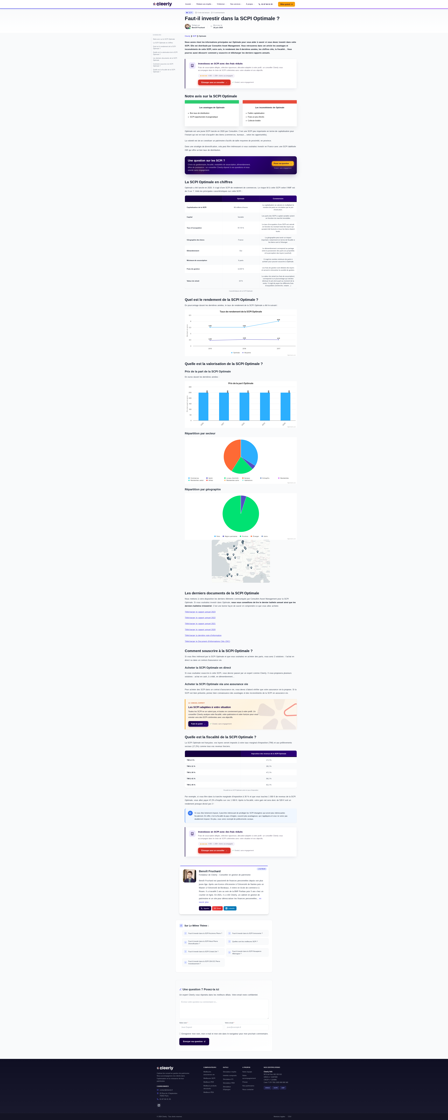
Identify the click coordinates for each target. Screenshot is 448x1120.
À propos (249, 4)
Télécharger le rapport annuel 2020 (200, 630)
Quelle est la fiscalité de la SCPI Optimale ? (164, 71)
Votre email (229, 1023)
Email (219, 908)
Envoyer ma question (193, 1041)
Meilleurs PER (208, 1082)
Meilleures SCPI (209, 1078)
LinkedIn (231, 908)
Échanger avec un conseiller (214, 82)
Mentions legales (279, 1116)
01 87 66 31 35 (267, 4)
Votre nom (183, 1023)
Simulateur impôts (229, 1072)
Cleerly (187, 36)
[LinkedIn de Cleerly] (159, 1105)
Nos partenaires (248, 1086)
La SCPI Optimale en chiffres (163, 43)
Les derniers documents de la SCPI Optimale (165, 59)
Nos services (235, 4)
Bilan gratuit (286, 4)
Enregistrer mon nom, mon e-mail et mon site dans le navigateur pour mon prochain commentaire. (225, 1034)
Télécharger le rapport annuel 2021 (200, 624)
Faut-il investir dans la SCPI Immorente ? (247, 933)
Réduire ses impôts (203, 4)
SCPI (190, 13)
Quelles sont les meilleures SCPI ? (245, 941)
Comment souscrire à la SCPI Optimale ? (163, 65)
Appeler (206, 908)
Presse (245, 1082)
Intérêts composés (230, 1075)
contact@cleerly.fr (166, 1090)
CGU (289, 1116)
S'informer (221, 4)
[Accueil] (162, 4)
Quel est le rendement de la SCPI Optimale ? (164, 47)
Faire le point (198, 724)
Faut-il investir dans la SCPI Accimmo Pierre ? (205, 933)
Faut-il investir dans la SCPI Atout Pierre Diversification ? (203, 942)
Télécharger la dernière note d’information (203, 635)
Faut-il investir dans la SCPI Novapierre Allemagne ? (246, 952)
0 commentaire (219, 13)
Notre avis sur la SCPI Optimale (164, 39)
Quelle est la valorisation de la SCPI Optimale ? (165, 53)
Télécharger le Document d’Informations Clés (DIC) (207, 641)
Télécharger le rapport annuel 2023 (200, 612)
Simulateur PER (229, 1083)
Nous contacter (248, 1089)
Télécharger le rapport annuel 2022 (200, 618)
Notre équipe (247, 1072)
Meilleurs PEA (208, 1092)
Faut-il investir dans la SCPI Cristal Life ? (203, 951)
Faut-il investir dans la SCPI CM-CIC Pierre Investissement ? (204, 962)
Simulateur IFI (228, 1079)
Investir (188, 4)
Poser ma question (283, 163)
